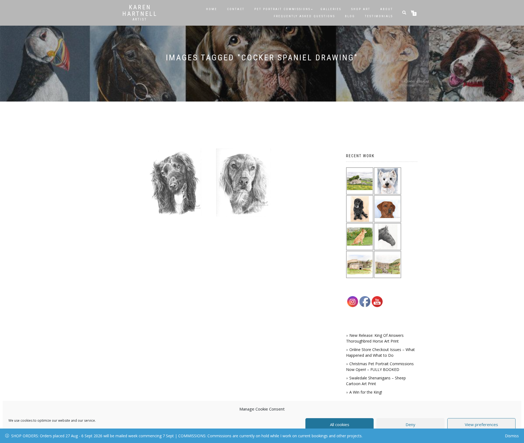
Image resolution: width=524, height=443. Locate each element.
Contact (236, 9)
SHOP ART (360, 9)
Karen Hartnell (139, 10)
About (386, 9)
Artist (140, 19)
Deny (410, 424)
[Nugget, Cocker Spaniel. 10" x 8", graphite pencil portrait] (243, 182)
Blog (350, 16)
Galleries (330, 9)
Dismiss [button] (512, 435)
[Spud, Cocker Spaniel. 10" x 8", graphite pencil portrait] (174, 182)
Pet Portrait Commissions (282, 9)
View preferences (481, 424)
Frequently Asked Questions (304, 16)
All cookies (339, 424)
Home (211, 9)
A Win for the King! (365, 392)
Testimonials (379, 16)
